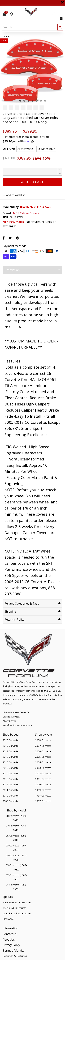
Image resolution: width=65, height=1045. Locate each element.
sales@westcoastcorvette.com (17, 725)
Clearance (8, 919)
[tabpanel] (32, 71)
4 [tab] (32, 101)
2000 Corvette (43, 784)
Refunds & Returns (15, 956)
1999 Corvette (43, 790)
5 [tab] (37, 101)
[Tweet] (10, 238)
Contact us (9, 934)
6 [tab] (41, 101)
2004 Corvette (43, 762)
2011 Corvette (11, 790)
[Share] (4, 238)
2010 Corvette (11, 795)
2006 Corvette (43, 751)
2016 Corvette (11, 762)
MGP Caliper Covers (26, 213)
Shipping (10, 611)
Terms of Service (13, 950)
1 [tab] (20, 101)
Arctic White (25, 149)
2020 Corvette (11, 740)
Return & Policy (14, 619)
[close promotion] (62, 1)
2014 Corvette (11, 773)
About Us (9, 939)
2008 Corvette (43, 740)
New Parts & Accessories (17, 902)
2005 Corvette (43, 756)
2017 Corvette (11, 756)
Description (12, 270)
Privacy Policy (11, 945)
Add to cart (32, 182)
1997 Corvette (43, 801)
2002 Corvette (43, 773)
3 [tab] (28, 101)
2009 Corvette (11, 801)
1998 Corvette (43, 795)
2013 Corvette (11, 779)
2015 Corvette (11, 768)
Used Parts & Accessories (17, 913)
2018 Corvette (11, 751)
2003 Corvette (43, 768)
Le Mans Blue (46, 149)
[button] (59, 174)
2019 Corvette (11, 745)
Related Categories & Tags (22, 603)
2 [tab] (24, 101)
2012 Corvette (11, 784)
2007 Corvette (43, 745)
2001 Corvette (43, 779)
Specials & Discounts (14, 908)
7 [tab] (45, 101)
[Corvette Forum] (43, 11)
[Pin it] (17, 238)
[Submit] (60, 27)
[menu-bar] (60, 18)
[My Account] (11, 14)
